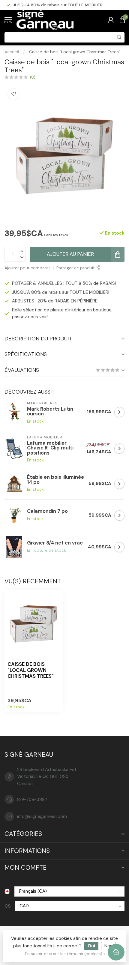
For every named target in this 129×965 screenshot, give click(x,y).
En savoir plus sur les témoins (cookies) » (65, 953)
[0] (122, 20)
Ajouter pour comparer (27, 267)
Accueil (11, 51)
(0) (32, 77)
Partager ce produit (76, 267)
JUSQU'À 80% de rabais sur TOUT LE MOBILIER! (60, 292)
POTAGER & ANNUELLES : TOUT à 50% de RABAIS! (64, 283)
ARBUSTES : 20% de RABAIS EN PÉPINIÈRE (53, 4)
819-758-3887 (32, 799)
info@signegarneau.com (42, 816)
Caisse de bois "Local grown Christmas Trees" (74, 51)
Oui (91, 946)
